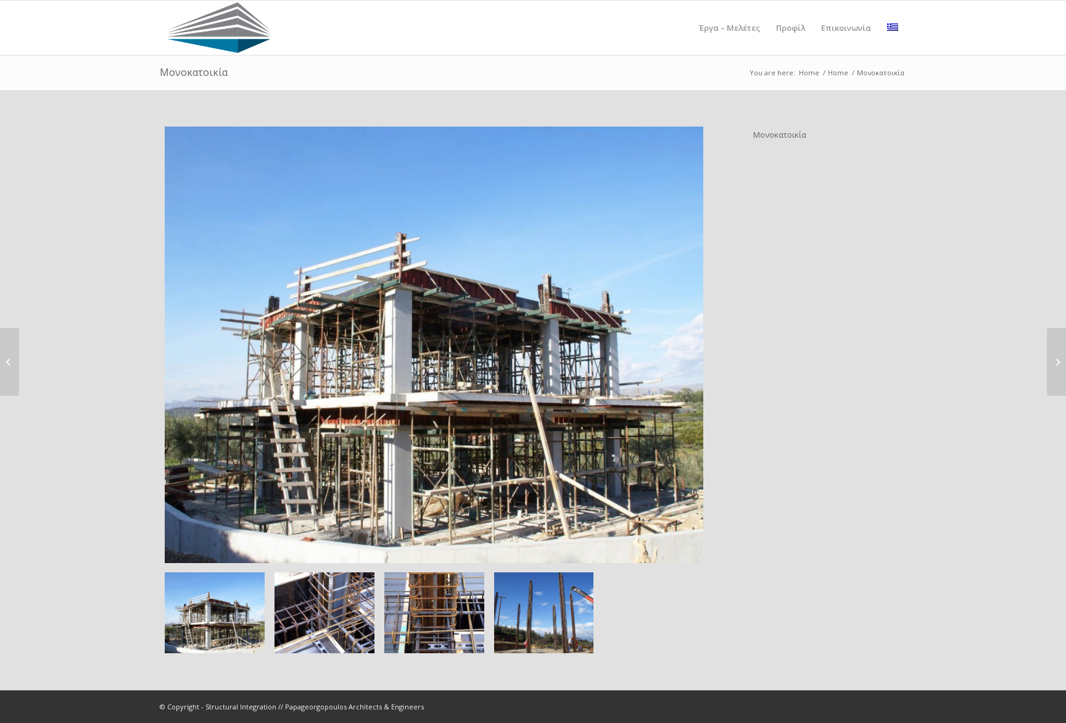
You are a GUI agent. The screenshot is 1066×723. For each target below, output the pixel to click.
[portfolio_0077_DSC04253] (434, 612)
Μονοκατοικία (194, 72)
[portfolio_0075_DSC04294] (434, 345)
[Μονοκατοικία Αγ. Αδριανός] (1056, 362)
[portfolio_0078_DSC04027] (544, 612)
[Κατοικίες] (9, 362)
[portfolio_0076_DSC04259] (324, 612)
